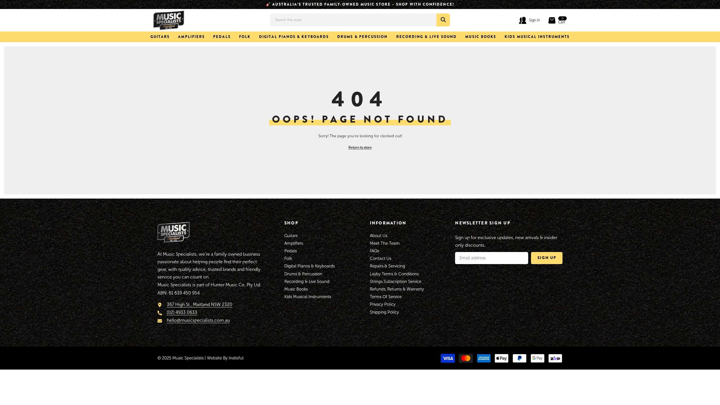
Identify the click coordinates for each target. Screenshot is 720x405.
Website (214, 358)
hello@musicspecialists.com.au (198, 320)
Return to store (360, 147)
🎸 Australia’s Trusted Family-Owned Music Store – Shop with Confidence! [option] (360, 4)
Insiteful (236, 358)
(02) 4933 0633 (182, 312)
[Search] (360, 20)
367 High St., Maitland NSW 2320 (199, 304)
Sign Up (546, 257)
